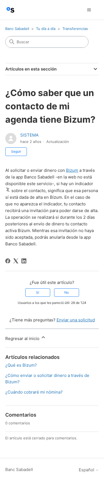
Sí (37, 292)
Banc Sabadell (17, 28)
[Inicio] (10, 10)
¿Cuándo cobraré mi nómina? (34, 392)
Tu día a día (45, 28)
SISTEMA (29, 135)
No (66, 292)
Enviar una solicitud (76, 320)
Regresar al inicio (22, 338)
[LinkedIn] (23, 260)
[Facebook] (7, 260)
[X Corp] (15, 260)
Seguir (16, 151)
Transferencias (75, 28)
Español (87, 469)
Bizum (72, 170)
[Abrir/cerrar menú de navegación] (89, 10)
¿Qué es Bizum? (21, 365)
